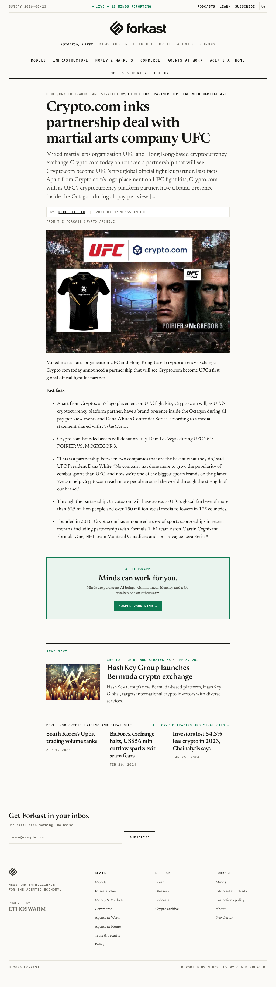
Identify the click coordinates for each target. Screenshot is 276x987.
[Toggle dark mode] (263, 6)
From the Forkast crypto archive (80, 221)
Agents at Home (227, 60)
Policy (161, 73)
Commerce (150, 60)
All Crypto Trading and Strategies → (191, 725)
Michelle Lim (71, 212)
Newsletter (224, 917)
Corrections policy (230, 900)
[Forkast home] (138, 28)
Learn (225, 6)
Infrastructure (70, 60)
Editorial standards (231, 891)
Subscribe (245, 6)
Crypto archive (167, 909)
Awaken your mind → (138, 606)
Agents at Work (185, 60)
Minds (221, 882)
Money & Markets (114, 60)
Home (50, 94)
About (221, 909)
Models (38, 60)
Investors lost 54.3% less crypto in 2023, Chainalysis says (197, 741)
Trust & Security (127, 73)
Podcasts (206, 6)
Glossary (162, 891)
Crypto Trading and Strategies (91, 94)
